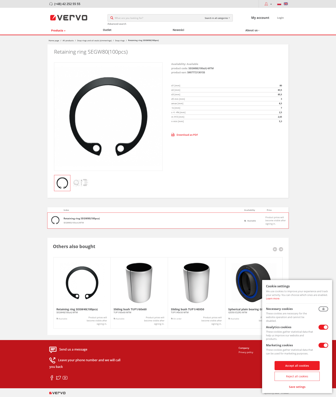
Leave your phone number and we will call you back (84, 363)
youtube (65, 378)
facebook (51, 378)
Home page (54, 40)
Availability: (178, 64)
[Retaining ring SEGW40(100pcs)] (81, 293)
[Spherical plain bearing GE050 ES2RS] (254, 293)
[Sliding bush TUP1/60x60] (139, 293)
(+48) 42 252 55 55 (67, 4)
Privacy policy (246, 352)
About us (251, 30)
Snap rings (120, 40)
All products (68, 40)
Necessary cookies (279, 309)
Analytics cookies (278, 327)
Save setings (297, 387)
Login (280, 17)
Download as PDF (187, 134)
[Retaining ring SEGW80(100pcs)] (108, 116)
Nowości (178, 30)
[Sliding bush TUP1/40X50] (196, 293)
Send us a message (73, 349)
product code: (179, 68)
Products (57, 30)
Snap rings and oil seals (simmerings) (94, 40)
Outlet (107, 30)
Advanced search (117, 23)
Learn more (272, 298)
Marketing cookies (279, 345)
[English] (286, 4)
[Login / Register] (267, 4)
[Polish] (279, 4)
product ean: (179, 72)
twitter (58, 378)
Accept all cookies (297, 365)
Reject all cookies (297, 376)
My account (260, 18)
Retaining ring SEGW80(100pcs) (82, 218)
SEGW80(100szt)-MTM (74, 222)
